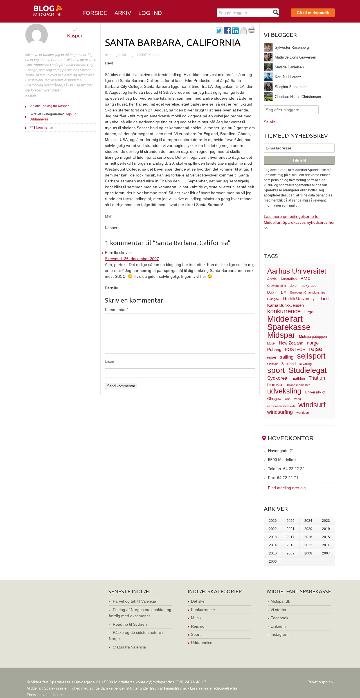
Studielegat (308, 370)
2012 (308, 545)
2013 (290, 545)
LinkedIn (278, 626)
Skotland (288, 364)
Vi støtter (279, 609)
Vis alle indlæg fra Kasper (49, 106)
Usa (288, 399)
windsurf (311, 405)
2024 (308, 521)
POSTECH (295, 349)
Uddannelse (39, 119)
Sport (196, 634)
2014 (273, 545)
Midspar (281, 335)
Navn (109, 362)
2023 (326, 521)
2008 (308, 553)
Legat (309, 311)
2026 (273, 521)
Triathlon (298, 378)
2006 (273, 561)
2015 (326, 537)
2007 (326, 553)
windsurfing (280, 412)
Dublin (272, 292)
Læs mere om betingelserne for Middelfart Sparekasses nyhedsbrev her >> (299, 222)
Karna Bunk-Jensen (285, 305)
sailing (286, 357)
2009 (290, 553)
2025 (290, 521)
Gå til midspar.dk (313, 12)
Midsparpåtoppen (313, 336)
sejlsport (311, 356)
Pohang (274, 349)
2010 (273, 553)
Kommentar (116, 309)
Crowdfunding (276, 285)
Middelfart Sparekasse (288, 323)
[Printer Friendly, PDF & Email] (251, 31)
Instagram (280, 634)
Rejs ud (70, 114)
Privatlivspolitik (320, 682)
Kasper (75, 35)
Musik (271, 343)
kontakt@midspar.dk (154, 682)
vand (297, 399)
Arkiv (122, 13)
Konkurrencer (203, 609)
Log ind (150, 13)
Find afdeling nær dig (287, 488)
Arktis (272, 279)
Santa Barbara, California (173, 42)
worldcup (302, 412)
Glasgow (273, 299)
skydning (305, 364)
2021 (290, 529)
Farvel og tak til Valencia (134, 601)
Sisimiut (272, 364)
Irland (323, 298)
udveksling (284, 391)
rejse (315, 348)
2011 (326, 545)
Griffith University (299, 298)
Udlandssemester (298, 385)
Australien (288, 279)
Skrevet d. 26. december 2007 (132, 258)
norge (313, 343)
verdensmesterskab (281, 406)
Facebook (279, 618)
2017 (290, 537)
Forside (94, 13)
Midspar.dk (280, 601)
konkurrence (284, 311)
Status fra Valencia (129, 647)
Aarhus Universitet (296, 271)
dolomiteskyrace (303, 285)
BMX (305, 278)
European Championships (307, 292)
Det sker (198, 601)
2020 (308, 529)
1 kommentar (43, 127)
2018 (273, 537)
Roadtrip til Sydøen (130, 624)
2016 (308, 537)
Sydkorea (277, 378)
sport (276, 370)
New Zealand (291, 343)
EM (284, 292)
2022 (273, 529)
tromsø (274, 384)
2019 (326, 529)
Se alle (270, 122)
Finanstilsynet (175, 688)
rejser (271, 357)
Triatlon (317, 378)
